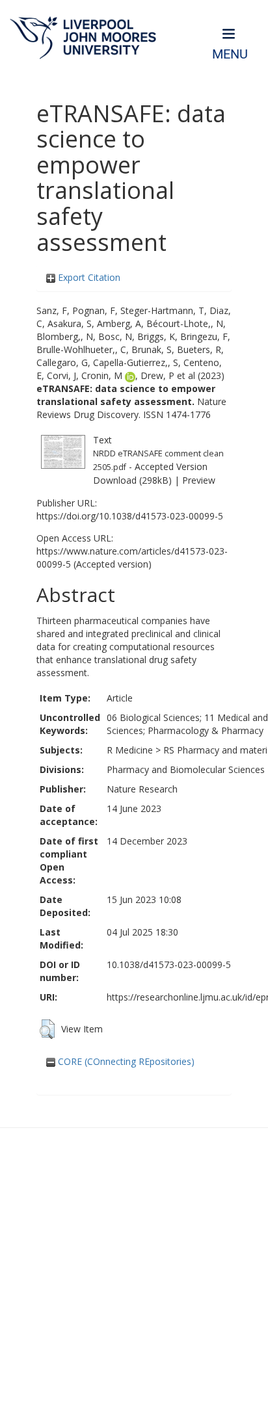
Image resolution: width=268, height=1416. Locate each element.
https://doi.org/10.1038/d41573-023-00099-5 (129, 516)
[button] (47, 1029)
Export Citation (87, 277)
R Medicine (130, 750)
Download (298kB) (132, 480)
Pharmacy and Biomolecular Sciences (186, 769)
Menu (230, 54)
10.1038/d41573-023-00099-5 (169, 964)
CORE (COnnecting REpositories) (124, 1061)
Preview (198, 480)
